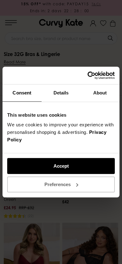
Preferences (57, 184)
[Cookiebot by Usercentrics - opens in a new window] (88, 75)
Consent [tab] (22, 92)
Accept (61, 166)
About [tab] (100, 92)
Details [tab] (61, 92)
